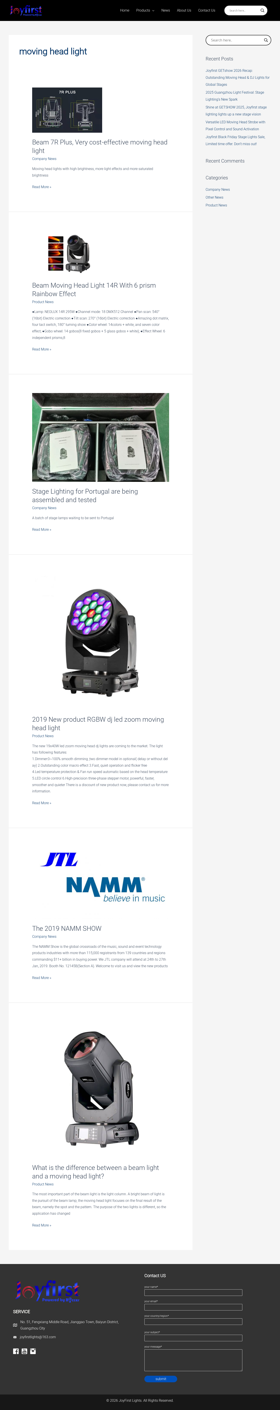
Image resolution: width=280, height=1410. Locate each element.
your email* (151, 1301)
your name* (151, 1286)
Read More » (41, 187)
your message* (153, 1346)
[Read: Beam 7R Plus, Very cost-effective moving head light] (67, 110)
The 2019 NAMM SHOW (67, 928)
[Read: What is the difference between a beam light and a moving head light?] (100, 1089)
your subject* (152, 1332)
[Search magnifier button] (262, 10)
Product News (43, 302)
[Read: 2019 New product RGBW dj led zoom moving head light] (100, 641)
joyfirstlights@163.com (38, 1337)
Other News (214, 197)
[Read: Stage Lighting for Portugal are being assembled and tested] (100, 437)
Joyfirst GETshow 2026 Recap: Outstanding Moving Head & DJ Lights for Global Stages (238, 78)
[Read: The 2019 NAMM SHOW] (100, 883)
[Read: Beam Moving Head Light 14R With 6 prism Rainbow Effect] (67, 253)
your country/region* (156, 1315)
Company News (44, 159)
